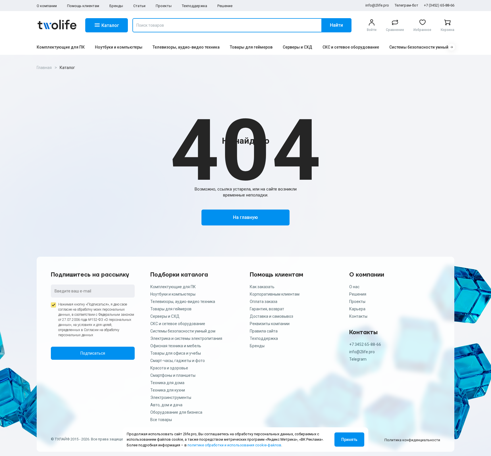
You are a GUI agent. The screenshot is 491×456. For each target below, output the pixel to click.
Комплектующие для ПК (61, 47)
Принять (349, 439)
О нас (354, 287)
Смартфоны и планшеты (172, 375)
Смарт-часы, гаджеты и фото (177, 360)
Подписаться (92, 353)
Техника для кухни (167, 390)
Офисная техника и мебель (175, 346)
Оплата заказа (263, 301)
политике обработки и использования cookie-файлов (234, 445)
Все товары (161, 419)
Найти (336, 25)
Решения (357, 294)
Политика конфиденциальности (412, 440)
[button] (451, 47)
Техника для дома (167, 382)
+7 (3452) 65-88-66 (439, 5)
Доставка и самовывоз (271, 316)
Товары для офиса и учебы (175, 353)
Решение (224, 6)
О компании (47, 6)
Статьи (139, 6)
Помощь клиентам (83, 6)
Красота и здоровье (169, 368)
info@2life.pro (377, 5)
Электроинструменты (170, 397)
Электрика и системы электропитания (186, 338)
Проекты (164, 6)
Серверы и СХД (297, 47)
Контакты (358, 316)
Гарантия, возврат (267, 309)
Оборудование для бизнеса (176, 412)
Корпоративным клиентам (274, 294)
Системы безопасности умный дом (423, 47)
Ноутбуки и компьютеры (118, 47)
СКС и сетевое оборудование (351, 47)
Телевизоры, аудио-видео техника (186, 47)
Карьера (357, 309)
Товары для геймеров (251, 47)
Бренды (116, 6)
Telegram (358, 359)
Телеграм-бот (406, 5)
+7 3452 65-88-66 (365, 344)
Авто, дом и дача (166, 405)
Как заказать (262, 287)
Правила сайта (264, 331)
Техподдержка (194, 6)
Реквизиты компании (270, 323)
